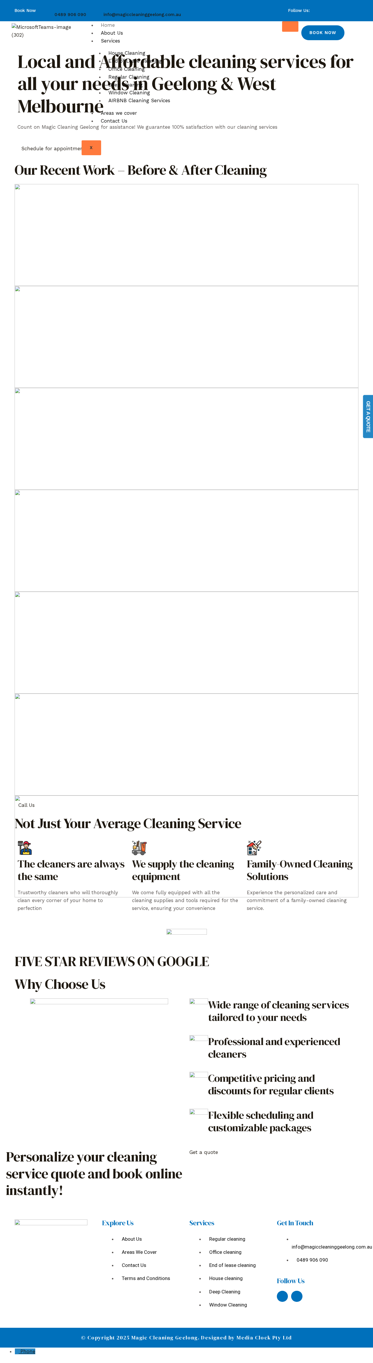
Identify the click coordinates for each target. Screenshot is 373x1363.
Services (110, 41)
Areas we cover (119, 113)
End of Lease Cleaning (135, 61)
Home (108, 25)
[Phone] (17, 1351)
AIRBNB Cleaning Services (139, 100)
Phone (27, 1351)
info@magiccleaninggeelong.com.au (142, 14)
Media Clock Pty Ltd (264, 1337)
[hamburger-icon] (290, 26)
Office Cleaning (126, 69)
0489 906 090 (70, 14)
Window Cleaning (129, 93)
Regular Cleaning (128, 77)
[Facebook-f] (282, 1296)
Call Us (26, 805)
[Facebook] (332, 7)
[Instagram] (340, 7)
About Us (112, 33)
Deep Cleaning (125, 85)
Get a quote (203, 1152)
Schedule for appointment (53, 148)
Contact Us (114, 121)
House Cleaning (126, 53)
